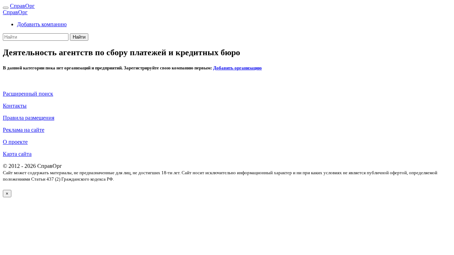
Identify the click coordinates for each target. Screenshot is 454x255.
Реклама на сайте (23, 130)
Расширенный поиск (28, 94)
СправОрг (22, 6)
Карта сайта (17, 154)
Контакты (15, 106)
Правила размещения (28, 118)
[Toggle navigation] (6, 8)
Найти (79, 37)
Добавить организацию (237, 67)
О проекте (15, 142)
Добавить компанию (42, 24)
